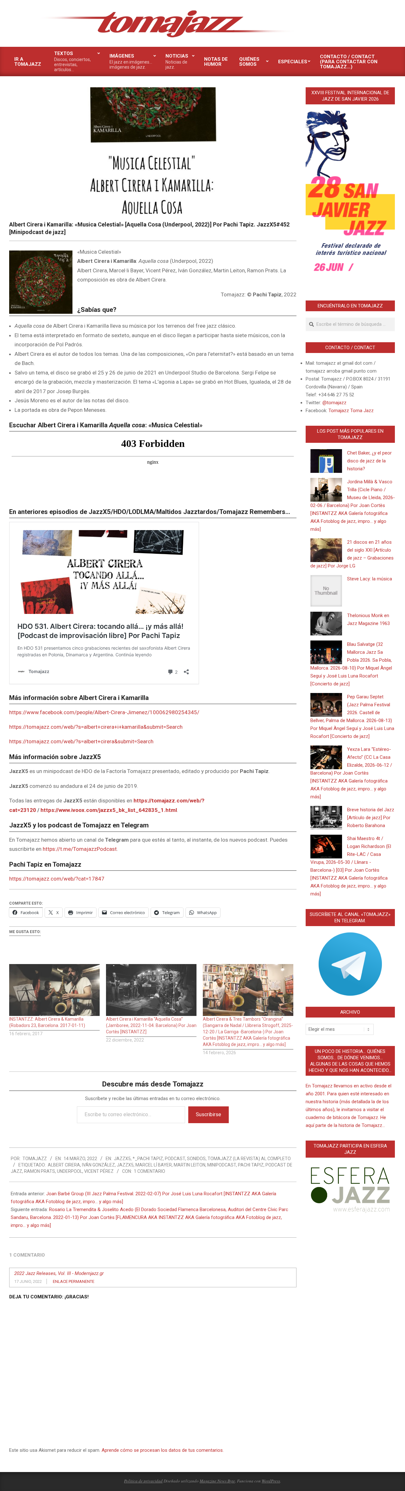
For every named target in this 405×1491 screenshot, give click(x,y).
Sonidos (196, 1158)
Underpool (69, 1171)
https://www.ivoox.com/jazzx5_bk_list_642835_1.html (108, 810)
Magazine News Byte (217, 1481)
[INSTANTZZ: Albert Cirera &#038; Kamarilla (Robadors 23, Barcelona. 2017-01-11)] (54, 990)
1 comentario (149, 1171)
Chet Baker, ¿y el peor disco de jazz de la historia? (369, 461)
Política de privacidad (143, 1481)
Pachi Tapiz (251, 1164)
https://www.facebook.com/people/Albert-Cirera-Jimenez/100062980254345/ (104, 712)
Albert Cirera (64, 1164)
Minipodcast (221, 1164)
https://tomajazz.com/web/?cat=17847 (56, 878)
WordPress (271, 1481)
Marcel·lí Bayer (153, 1164)
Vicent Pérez (99, 1171)
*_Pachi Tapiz (148, 1158)
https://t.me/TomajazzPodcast (80, 849)
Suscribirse (208, 1114)
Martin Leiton (189, 1164)
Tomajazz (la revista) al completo (249, 1158)
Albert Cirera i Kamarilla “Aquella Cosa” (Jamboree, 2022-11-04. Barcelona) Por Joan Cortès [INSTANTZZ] (151, 1025)
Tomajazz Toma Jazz (351, 410)
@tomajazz (334, 402)
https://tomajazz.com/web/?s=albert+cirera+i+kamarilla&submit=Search (96, 727)
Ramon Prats (39, 1171)
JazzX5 (122, 1158)
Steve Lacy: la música (369, 579)
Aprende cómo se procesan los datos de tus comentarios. (163, 1450)
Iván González (98, 1164)
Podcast (175, 1158)
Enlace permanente (73, 1281)
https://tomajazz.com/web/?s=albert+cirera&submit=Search (81, 741)
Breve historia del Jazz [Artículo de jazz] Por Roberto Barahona (370, 817)
